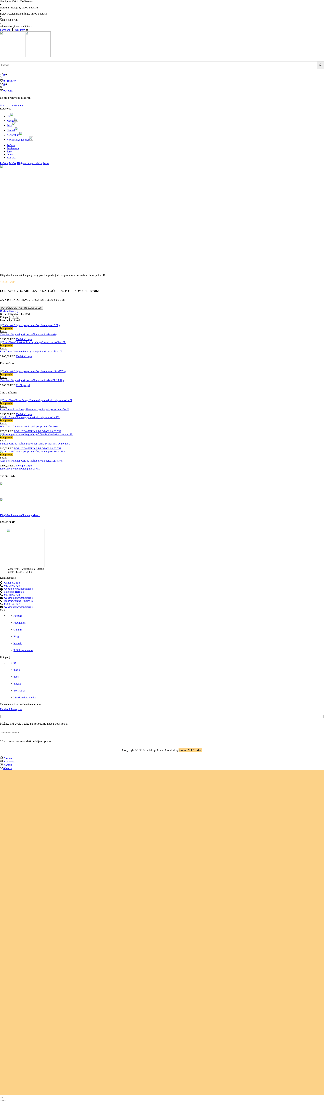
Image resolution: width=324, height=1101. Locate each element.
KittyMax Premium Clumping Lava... (20, 468)
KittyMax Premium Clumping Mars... (20, 515)
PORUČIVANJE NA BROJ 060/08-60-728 (21, 308)
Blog (9, 151)
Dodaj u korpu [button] (24, 339)
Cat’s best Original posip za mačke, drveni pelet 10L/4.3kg (31, 460)
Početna (11, 145)
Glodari (11, 130)
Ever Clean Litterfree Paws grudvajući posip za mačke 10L (31, 351)
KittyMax (13, 314)
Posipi (46, 163)
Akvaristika (13, 134)
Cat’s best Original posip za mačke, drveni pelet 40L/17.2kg (32, 380)
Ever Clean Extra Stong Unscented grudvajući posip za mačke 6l (34, 409)
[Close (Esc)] (1, 1097)
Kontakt (11, 157)
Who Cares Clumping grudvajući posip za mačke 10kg (29, 426)
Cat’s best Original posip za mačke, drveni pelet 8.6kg (28, 334)
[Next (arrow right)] (4, 1100)
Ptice (9, 125)
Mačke (10, 120)
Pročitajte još (23, 385)
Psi (8, 116)
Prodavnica (13, 148)
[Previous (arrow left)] (1, 1100)
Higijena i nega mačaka (29, 163)
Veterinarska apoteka (18, 139)
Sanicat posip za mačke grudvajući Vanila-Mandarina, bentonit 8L (35, 443)
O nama (11, 154)
